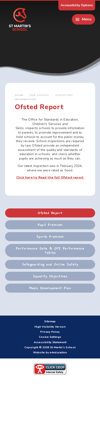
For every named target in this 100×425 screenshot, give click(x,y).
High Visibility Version (50, 327)
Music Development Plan (50, 288)
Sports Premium (50, 236)
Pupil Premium (50, 225)
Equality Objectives (50, 276)
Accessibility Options (77, 5)
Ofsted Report (50, 213)
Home (19, 95)
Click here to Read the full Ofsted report (50, 177)
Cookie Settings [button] (50, 337)
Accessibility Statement (50, 342)
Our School (40, 95)
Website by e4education (50, 352)
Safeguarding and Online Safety (50, 264)
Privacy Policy (50, 332)
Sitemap (50, 321)
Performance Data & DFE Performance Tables (50, 250)
